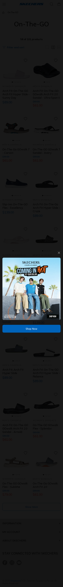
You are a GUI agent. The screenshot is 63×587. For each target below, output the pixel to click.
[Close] (59, 254)
